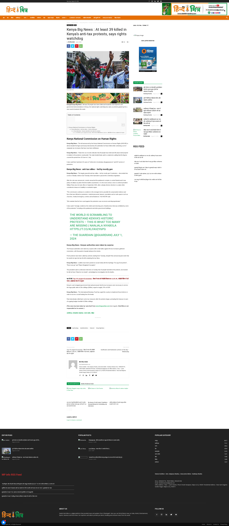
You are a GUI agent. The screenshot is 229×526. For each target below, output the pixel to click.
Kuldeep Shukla (148, 93)
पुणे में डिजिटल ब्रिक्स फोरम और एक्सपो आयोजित (22, 448)
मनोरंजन (39, 18)
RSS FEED (138, 146)
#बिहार (92, 313)
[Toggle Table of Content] (122, 124)
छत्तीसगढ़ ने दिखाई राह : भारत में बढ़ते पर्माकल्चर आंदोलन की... (25, 457)
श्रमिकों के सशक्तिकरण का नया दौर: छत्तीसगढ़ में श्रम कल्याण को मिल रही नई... (152, 121)
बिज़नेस (57, 18)
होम (4, 18)
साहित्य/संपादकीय (87, 18)
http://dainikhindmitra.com (84, 364)
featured (92, 328)
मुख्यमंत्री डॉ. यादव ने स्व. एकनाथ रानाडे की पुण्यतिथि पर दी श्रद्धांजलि (17, 492)
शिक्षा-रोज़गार (117, 18)
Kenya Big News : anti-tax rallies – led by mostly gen (84, 129)
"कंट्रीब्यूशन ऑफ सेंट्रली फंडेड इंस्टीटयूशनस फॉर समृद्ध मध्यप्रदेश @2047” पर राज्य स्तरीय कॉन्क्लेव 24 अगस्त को (28, 484)
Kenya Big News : (100, 328)
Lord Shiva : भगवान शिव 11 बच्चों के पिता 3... (99, 448)
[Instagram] (152, 1)
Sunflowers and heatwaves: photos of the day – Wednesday (115, 350)
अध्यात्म (63, 18)
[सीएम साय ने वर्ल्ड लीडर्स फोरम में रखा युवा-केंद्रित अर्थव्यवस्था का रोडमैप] (137, 132)
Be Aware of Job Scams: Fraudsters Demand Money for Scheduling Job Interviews (97, 404)
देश (7, 18)
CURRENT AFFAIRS (75, 18)
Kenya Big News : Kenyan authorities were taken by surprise (87, 131)
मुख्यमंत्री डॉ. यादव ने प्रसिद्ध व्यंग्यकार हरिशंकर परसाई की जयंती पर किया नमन (19, 496)
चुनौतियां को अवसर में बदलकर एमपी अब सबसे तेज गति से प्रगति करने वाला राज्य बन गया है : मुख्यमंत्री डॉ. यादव (27, 488)
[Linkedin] (155, 1)
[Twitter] (158, 1)
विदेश (12, 18)
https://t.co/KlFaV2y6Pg (88, 229)
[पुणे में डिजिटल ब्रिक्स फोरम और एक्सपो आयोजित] (137, 100)
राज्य (25, 18)
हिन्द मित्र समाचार (71, 42)
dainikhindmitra (84, 328)
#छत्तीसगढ (69, 313)
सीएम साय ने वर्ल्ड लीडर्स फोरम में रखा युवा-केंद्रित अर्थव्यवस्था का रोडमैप (152, 132)
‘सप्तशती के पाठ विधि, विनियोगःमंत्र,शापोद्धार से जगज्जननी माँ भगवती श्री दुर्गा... (106, 457)
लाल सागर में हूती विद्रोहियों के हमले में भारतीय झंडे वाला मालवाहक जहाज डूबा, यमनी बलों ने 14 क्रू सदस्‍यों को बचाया (76, 404)
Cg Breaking (75, 328)
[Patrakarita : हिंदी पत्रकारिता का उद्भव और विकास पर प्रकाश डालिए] (82, 442)
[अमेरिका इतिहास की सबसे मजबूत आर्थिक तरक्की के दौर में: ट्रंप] (119, 394)
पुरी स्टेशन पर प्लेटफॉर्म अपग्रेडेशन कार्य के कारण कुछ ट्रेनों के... (26, 440)
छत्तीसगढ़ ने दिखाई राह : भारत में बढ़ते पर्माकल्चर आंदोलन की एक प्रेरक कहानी (152, 111)
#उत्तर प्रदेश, (87, 313)
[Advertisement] (96, 118)
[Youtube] (161, 1)
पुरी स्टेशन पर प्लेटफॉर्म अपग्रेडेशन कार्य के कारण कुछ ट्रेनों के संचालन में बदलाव (153, 89)
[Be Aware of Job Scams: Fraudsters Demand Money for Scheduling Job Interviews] (98, 394)
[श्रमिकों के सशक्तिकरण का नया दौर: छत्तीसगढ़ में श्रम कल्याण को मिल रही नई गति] (137, 121)
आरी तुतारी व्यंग (96, 18)
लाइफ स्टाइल (51, 18)
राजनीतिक (32, 18)
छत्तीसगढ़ (18, 18)
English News (107, 18)
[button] (227, 18)
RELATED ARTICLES (73, 384)
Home (68, 22)
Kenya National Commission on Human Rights (82, 127)
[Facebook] (149, 1)
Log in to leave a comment (74, 420)
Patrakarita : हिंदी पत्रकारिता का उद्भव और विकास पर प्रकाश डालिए (104, 440)
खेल (44, 18)
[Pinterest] (90, 375)
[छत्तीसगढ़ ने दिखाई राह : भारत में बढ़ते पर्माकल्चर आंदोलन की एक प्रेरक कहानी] (137, 110)
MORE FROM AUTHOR (87, 384)
